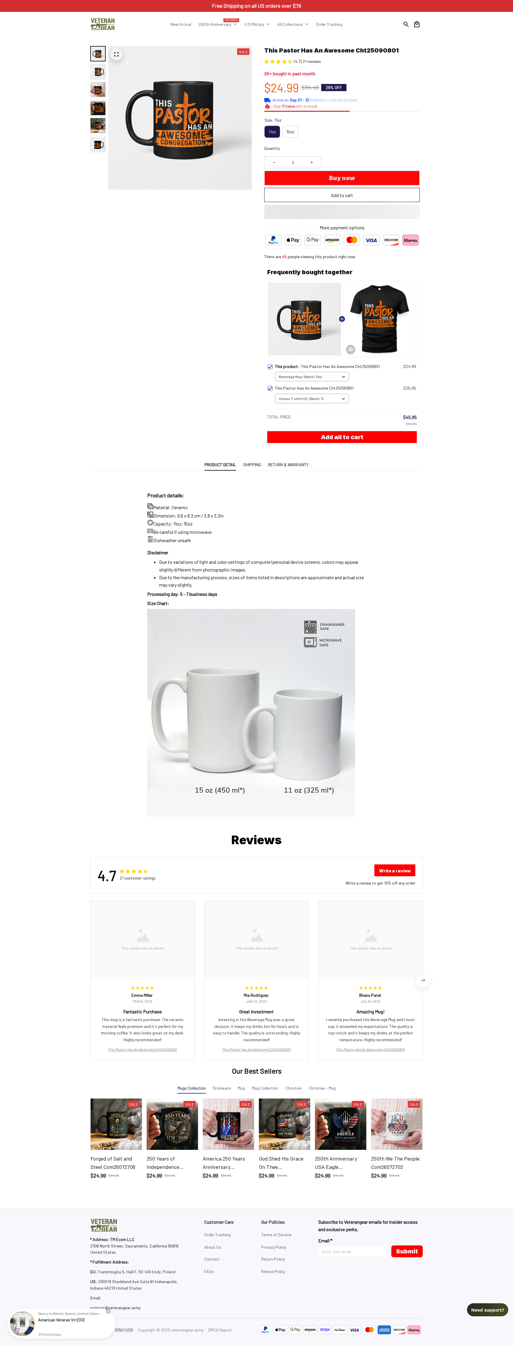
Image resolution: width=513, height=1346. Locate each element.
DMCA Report (220, 1329)
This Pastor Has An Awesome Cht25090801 (142, 1049)
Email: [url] (96, 1297)
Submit (407, 1251)
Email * (325, 1240)
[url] (115, 1307)
